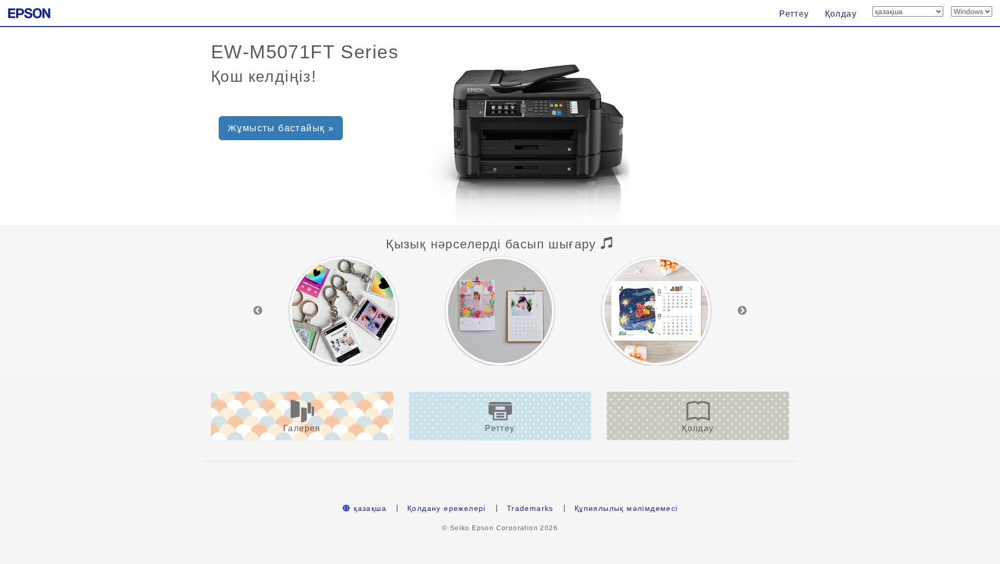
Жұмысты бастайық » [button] (281, 128)
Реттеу (794, 13)
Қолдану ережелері (446, 508)
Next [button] (742, 311)
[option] (344, 311)
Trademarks (530, 508)
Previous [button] (258, 311)
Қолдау (841, 13)
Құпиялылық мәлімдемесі (626, 508)
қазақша (368, 508)
